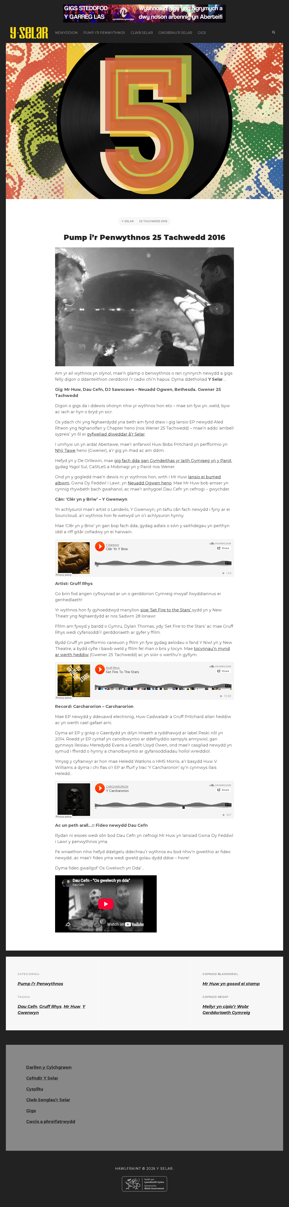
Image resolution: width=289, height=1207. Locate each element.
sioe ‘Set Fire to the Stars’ (166, 610)
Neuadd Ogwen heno (150, 483)
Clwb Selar (142, 33)
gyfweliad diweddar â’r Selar (116, 434)
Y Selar (128, 221)
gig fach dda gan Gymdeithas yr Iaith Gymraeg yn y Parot (172, 460)
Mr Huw (72, 1006)
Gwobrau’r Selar (175, 33)
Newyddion (66, 33)
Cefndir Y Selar (42, 1078)
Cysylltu (34, 1089)
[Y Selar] (29, 32)
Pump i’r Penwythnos (104, 33)
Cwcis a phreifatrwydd (50, 1121)
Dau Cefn (27, 1006)
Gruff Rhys (50, 1006)
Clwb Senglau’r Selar (48, 1099)
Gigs (202, 33)
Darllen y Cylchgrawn (49, 1067)
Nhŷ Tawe (65, 450)
